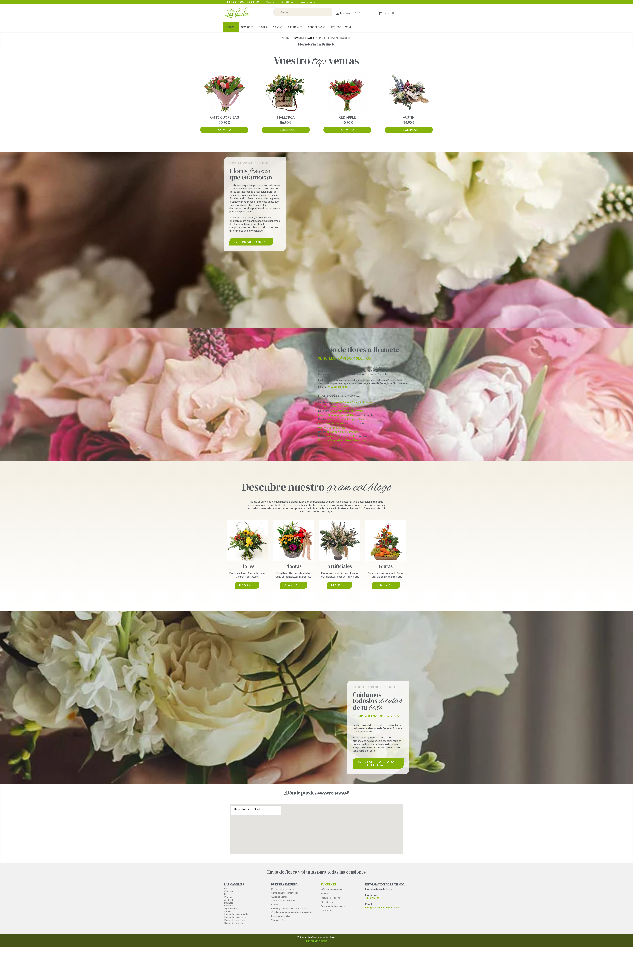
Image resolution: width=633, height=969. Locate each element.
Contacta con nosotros (283, 889)
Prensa (274, 904)
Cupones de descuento (333, 906)
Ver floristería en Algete (331, 427)
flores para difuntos (338, 386)
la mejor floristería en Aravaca (346, 410)
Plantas (293, 566)
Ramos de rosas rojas (235, 917)
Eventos (228, 905)
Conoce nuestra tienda (283, 900)
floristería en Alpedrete (336, 406)
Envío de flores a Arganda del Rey (337, 414)
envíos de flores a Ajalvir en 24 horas (352, 402)
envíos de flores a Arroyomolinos (345, 419)
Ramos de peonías (233, 922)
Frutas (386, 566)
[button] (203, 103)
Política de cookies (280, 916)
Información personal (331, 889)
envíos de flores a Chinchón (342, 436)
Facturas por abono (330, 897)
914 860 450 (372, 898)
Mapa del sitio (278, 920)
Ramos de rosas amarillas (237, 914)
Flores (247, 566)
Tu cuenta (328, 884)
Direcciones (327, 902)
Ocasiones (229, 891)
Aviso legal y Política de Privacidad (288, 908)
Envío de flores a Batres (331, 423)
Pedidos (325, 893)
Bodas (227, 888)
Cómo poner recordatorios (284, 892)
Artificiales (339, 566)
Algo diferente (231, 908)
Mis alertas (326, 910)
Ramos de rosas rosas (235, 920)
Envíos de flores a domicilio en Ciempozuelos (343, 440)
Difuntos (228, 902)
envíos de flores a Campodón (343, 431)
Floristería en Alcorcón (316, 940)
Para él (227, 911)
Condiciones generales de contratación (291, 912)
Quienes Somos (279, 896)
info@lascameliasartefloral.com (383, 907)
